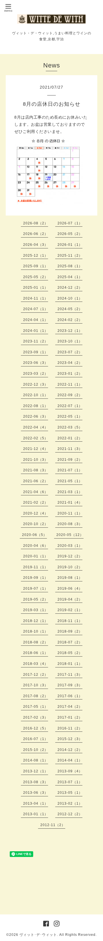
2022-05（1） (70, 416)
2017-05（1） (35, 707)
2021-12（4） (35, 449)
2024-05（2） (70, 309)
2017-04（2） (70, 707)
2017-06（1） (70, 696)
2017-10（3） (35, 685)
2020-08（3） (70, 524)
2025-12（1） (35, 256)
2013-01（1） (35, 814)
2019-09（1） (35, 578)
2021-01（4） (70, 503)
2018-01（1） (70, 664)
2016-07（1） (35, 739)
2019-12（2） (70, 556)
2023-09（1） (35, 352)
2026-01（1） (70, 245)
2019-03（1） (35, 610)
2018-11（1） (70, 621)
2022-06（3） (35, 416)
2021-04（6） (35, 492)
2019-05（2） (35, 599)
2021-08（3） (35, 470)
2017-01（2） (70, 717)
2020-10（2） (35, 524)
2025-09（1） (35, 266)
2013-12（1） (35, 771)
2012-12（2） (70, 814)
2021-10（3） (35, 460)
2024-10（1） (70, 298)
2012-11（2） (52, 825)
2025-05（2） (35, 277)
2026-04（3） (35, 245)
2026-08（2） (35, 223)
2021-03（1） (70, 492)
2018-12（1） (35, 621)
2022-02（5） (35, 438)
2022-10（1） (35, 395)
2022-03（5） (70, 427)
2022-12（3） (35, 384)
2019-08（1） (70, 578)
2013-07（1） (70, 782)
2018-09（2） (70, 631)
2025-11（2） (70, 256)
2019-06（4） (70, 589)
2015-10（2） (35, 750)
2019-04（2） (70, 599)
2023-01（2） (70, 374)
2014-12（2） (70, 750)
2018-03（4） (35, 664)
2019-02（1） (70, 610)
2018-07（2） (70, 642)
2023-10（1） (70, 341)
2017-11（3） (70, 675)
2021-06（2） (35, 481)
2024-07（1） (35, 309)
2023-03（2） (35, 374)
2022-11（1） (70, 384)
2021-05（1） (70, 481)
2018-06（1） (35, 653)
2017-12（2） (35, 675)
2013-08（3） (35, 782)
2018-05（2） (70, 653)
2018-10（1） (35, 631)
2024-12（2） (70, 288)
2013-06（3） (35, 793)
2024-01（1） (35, 331)
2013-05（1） (70, 793)
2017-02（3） (35, 717)
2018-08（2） (35, 642)
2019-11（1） (35, 567)
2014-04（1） (70, 760)
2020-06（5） (34, 535)
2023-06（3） (35, 363)
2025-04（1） (70, 277)
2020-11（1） (70, 513)
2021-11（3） (70, 449)
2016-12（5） (35, 728)
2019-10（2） (70, 567)
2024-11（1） (35, 298)
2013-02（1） (70, 804)
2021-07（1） (70, 470)
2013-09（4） (70, 771)
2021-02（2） (35, 503)
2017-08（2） (35, 696)
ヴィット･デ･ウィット (38, 935)
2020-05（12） (70, 535)
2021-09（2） (70, 460)
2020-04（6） (35, 546)
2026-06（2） (35, 234)
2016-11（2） (70, 728)
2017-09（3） (70, 685)
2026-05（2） (70, 234)
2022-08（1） (35, 406)
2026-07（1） (70, 223)
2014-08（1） (35, 760)
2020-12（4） (35, 513)
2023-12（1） (70, 331)
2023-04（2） (70, 363)
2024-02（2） (70, 320)
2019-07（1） (35, 589)
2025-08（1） (70, 266)
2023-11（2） (35, 341)
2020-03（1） (70, 546)
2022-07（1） (70, 406)
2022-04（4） (35, 427)
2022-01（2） (70, 438)
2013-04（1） (35, 804)
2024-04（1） (35, 320)
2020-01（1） (35, 556)
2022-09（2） (70, 395)
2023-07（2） (70, 352)
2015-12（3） (70, 739)
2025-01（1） (35, 288)
